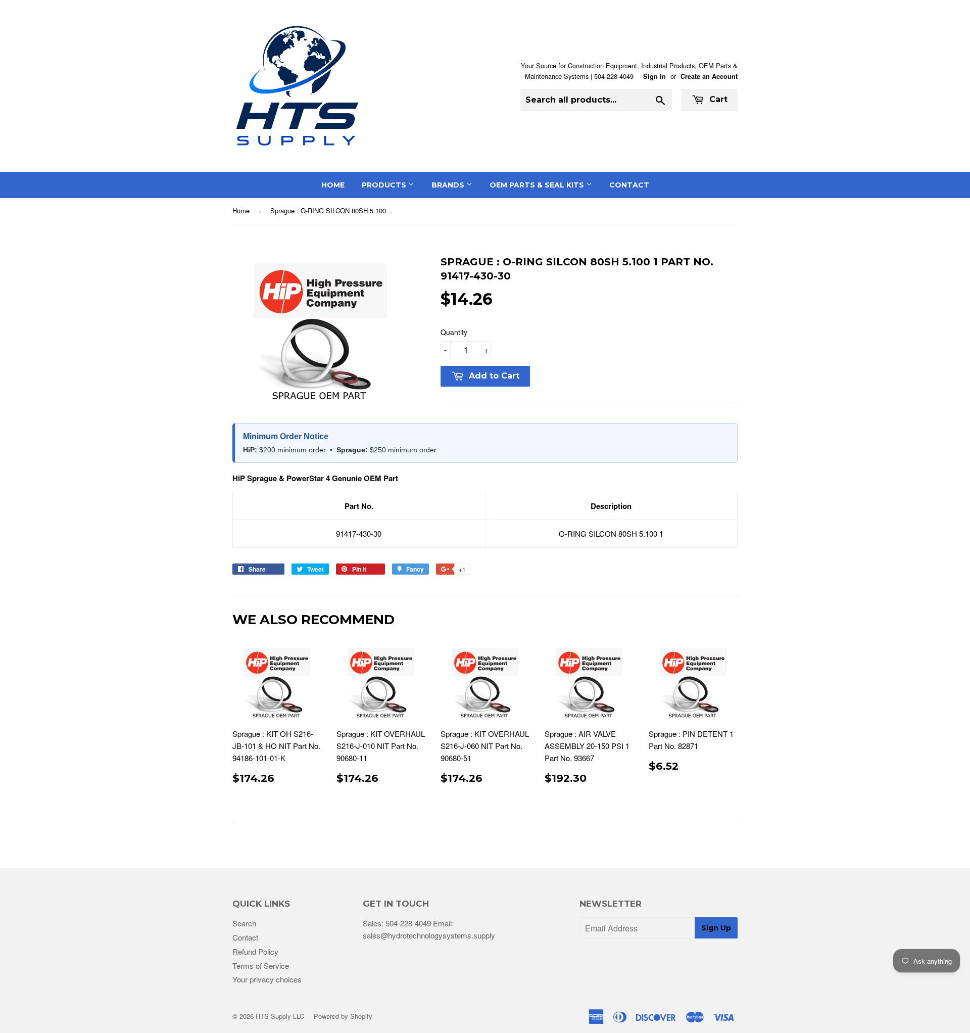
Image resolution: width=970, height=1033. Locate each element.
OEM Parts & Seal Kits (538, 185)
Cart (717, 99)
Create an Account (709, 76)
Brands (448, 185)
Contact (629, 185)
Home (333, 185)
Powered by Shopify (343, 1016)
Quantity (454, 332)
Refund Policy (255, 951)
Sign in (654, 76)
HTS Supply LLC (280, 1016)
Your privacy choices (267, 979)
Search (244, 923)
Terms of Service (260, 965)
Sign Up (716, 927)
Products (385, 185)
